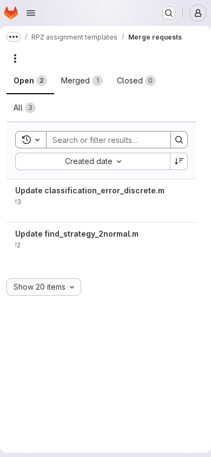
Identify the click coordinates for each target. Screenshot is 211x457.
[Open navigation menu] (30, 13)
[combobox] (92, 161)
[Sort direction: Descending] (179, 161)
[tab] (30, 80)
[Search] (179, 139)
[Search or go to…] (168, 12)
